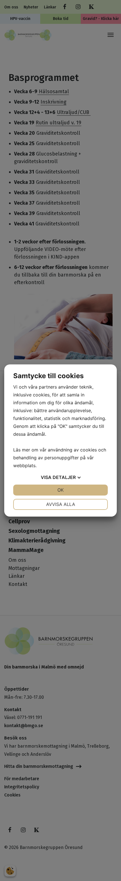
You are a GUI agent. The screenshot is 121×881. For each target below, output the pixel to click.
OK (60, 490)
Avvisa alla (60, 504)
